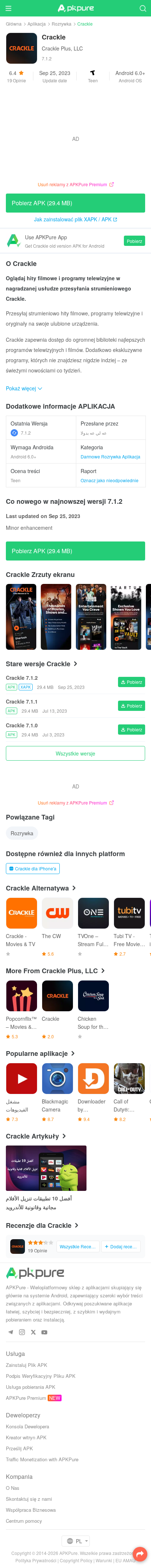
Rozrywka (61, 23)
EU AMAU (125, 1560)
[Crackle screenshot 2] (91, 617)
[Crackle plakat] (21, 617)
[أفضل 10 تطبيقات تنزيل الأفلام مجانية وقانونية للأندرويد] (46, 1168)
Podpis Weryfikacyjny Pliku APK (41, 1375)
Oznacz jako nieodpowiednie (110, 480)
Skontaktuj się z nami (29, 1498)
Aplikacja (36, 23)
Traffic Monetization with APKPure (42, 1459)
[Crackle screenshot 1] (56, 617)
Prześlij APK (19, 1448)
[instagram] (21, 1332)
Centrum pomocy (24, 1520)
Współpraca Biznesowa (31, 1509)
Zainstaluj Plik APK (26, 1364)
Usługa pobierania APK (30, 1386)
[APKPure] (75, 8)
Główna (14, 23)
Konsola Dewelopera (27, 1426)
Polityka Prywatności (35, 1560)
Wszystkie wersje (75, 753)
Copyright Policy (76, 1560)
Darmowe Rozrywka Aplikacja (110, 456)
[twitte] (33, 1332)
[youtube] (44, 1332)
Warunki (104, 1560)
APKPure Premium (26, 1397)
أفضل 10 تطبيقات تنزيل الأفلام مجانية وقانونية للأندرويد (39, 1203)
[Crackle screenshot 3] (126, 617)
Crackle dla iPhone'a (35, 868)
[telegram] (10, 1332)
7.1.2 (26, 433)
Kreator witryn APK (26, 1437)
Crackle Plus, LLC (62, 48)
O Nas (12, 1487)
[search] (143, 8)
